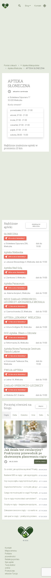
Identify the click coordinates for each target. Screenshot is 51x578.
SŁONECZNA (11, 233)
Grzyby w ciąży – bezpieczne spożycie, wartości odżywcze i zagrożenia (21, 504)
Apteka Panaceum (14, 283)
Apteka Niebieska (13, 252)
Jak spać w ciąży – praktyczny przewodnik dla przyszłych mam (21, 516)
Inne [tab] (33, 415)
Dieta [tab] (15, 415)
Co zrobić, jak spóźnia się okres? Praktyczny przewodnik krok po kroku (21, 469)
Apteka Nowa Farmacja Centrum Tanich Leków (22, 350)
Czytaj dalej (40, 462)
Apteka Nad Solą (13, 267)
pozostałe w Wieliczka (36, 225)
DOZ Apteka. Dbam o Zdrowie (20, 333)
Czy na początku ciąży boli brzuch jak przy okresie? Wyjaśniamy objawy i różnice (21, 481)
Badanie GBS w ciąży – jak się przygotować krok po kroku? (21, 475)
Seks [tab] (41, 415)
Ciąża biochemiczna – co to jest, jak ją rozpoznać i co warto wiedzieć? (21, 487)
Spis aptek (9, 562)
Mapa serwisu (11, 551)
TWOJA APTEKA (13, 370)
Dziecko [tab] (24, 415)
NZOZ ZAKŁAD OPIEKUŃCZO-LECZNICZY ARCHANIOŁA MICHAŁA (24, 301)
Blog (27, 5)
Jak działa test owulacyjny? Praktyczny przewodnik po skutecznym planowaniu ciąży (25, 453)
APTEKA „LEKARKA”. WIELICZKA (22, 317)
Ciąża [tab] (6, 415)
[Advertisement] (25, 37)
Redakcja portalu (12, 559)
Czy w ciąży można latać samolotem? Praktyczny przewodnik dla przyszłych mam (21, 498)
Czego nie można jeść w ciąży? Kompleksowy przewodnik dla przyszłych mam (21, 493)
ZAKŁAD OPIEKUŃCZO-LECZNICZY (23, 385)
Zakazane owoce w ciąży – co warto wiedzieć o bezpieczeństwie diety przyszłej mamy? (21, 510)
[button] (19, 5)
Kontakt (37, 5)
